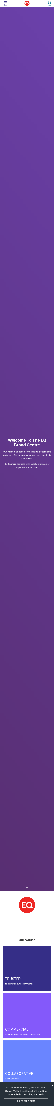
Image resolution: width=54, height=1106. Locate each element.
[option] (27, 449)
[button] (5, 3)
